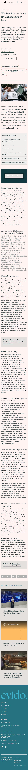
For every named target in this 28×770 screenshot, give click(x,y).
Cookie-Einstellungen (20, 765)
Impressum (17, 757)
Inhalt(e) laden (14, 175)
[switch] (8, 175)
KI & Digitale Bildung (7, 10)
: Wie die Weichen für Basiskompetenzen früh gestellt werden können (14, 342)
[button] (3, 576)
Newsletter (17, 762)
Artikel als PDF (8, 58)
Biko (4, 74)
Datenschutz (17, 760)
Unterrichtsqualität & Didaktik (14, 70)
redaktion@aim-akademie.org (10, 743)
